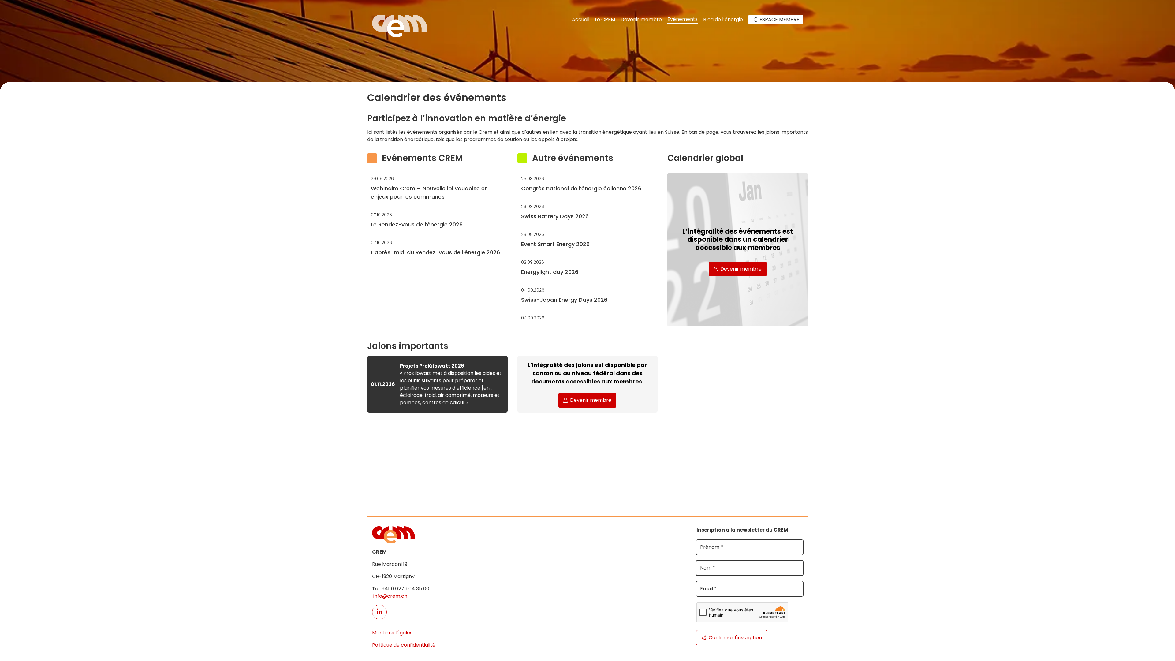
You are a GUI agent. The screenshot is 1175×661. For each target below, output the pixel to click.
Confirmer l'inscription (735, 637)
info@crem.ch (389, 595)
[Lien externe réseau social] (379, 612)
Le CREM (605, 19)
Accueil (580, 19)
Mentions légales (392, 632)
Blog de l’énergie (723, 19)
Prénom (711, 547)
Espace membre (779, 19)
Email (708, 588)
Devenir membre (641, 19)
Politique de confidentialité (403, 644)
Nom (707, 567)
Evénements (682, 19)
